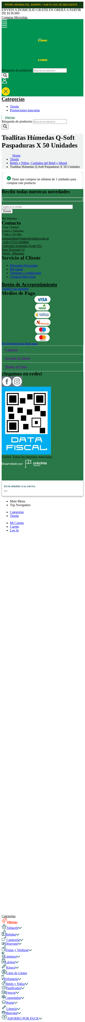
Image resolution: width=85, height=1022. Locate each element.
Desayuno (11, 943)
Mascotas (11, 1013)
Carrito (14, 526)
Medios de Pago (16, 367)
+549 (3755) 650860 (15, 242)
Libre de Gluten (16, 973)
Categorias (17, 512)
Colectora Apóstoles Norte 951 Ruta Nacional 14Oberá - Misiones (22, 249)
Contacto (11, 350)
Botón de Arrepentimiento (29, 284)
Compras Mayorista (15, 17)
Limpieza (11, 956)
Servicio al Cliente (17, 358)
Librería (11, 1009)
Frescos (11, 992)
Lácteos (10, 962)
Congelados (13, 998)
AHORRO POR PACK (23, 1018)
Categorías (13, 99)
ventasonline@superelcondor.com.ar (25, 238)
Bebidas (11, 934)
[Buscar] (5, 75)
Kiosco (10, 967)
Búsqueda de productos (17, 70)
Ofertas (10, 117)
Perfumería (11, 979)
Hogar (10, 1002)
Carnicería (13, 940)
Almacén (12, 928)
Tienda (14, 106)
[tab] (42, 350)
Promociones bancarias (25, 110)
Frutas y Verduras (17, 950)
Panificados (13, 988)
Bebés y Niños (15, 984)
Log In (14, 530)
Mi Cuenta (17, 523)
